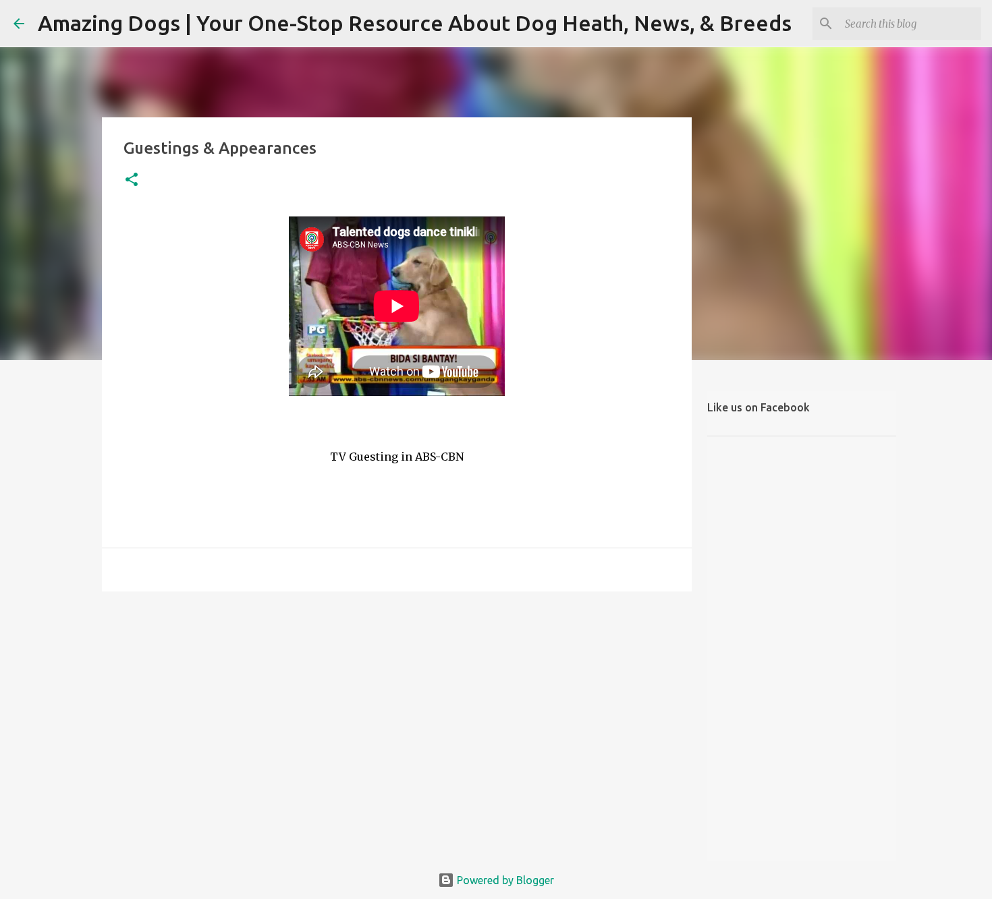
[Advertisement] (397, 706)
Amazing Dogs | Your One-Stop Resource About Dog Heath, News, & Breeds (415, 23)
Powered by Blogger (504, 880)
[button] (131, 180)
